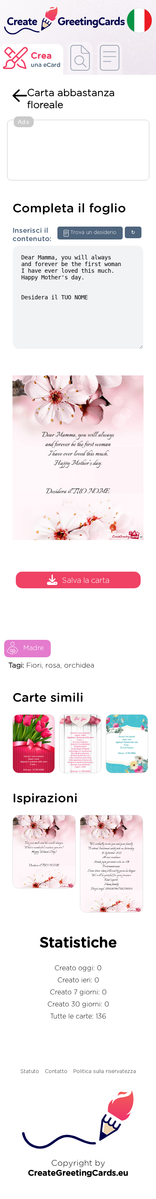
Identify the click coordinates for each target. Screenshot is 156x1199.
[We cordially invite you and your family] (113, 864)
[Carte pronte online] (109, 58)
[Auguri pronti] (80, 58)
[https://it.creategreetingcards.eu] (63, 21)
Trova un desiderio (93, 232)
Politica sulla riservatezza (104, 1071)
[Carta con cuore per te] (82, 744)
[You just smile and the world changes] (46, 852)
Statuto (29, 1071)
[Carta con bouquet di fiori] (35, 744)
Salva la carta (85, 581)
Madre (33, 648)
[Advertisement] (78, 151)
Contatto (56, 1071)
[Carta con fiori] (129, 744)
